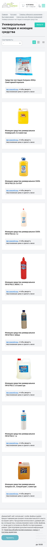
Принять (10, 538)
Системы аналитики (9, 532)
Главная (5, 14)
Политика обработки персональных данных (21, 529)
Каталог (13, 14)
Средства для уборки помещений (29, 17)
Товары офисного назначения (30, 14)
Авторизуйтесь (12, 89)
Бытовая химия (8, 17)
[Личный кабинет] (39, 6)
